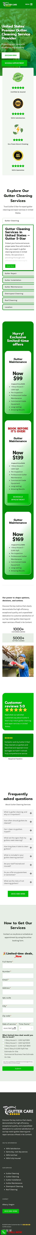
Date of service (9, 1024)
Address (6, 988)
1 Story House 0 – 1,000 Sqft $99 (17, 1040)
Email (5, 980)
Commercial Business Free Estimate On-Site (18, 1055)
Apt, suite (6, 998)
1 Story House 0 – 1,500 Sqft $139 (17, 1043)
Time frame (24, 1024)
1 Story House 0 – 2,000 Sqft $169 (17, 1046)
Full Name (7, 962)
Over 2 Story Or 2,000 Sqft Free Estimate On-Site (16, 1050)
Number (6, 971)
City (4, 1006)
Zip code (6, 1016)
